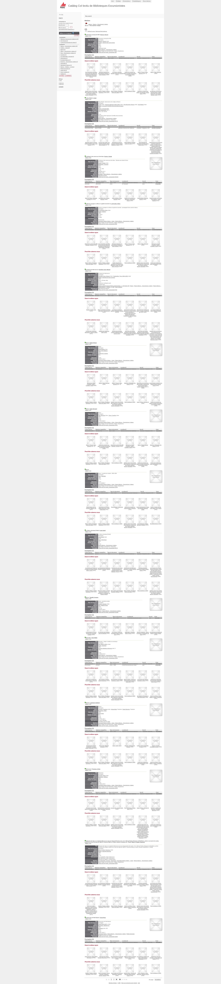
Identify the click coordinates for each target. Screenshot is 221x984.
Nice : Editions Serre (103, 605)
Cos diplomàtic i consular (104, 860)
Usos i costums (118, 287)
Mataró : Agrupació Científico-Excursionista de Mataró (110, 106)
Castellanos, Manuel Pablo (130, 315)
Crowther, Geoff (154, 246)
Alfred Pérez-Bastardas (143, 958)
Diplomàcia (113, 860)
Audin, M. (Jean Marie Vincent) (117, 266)
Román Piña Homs (102, 957)
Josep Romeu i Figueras (130, 508)
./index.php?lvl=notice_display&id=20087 (108, 863)
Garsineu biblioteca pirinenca (105, 648)
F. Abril (94, 98)
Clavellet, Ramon (106, 569)
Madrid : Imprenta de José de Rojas (106, 277)
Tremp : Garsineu (102, 645)
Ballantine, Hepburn (117, 974)
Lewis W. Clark (128, 143)
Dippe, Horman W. (144, 402)
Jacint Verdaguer (102, 680)
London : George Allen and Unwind (106, 42)
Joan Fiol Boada (102, 633)
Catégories (62, 44)
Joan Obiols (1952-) (103, 644)
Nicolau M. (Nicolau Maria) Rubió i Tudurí (130, 974)
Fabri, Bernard (157, 72)
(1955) (130, 91)
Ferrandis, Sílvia (141, 680)
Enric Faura (154, 681)
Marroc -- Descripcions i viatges (100, 24)
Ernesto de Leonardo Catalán (91, 634)
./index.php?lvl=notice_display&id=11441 (108, 425)
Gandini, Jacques (94, 597)
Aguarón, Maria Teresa (130, 633)
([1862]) (104, 592)
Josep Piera (103, 917)
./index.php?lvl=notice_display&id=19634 (108, 725)
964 (99, 288)
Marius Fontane (157, 311)
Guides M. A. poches (103, 353)
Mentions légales (113, 983)
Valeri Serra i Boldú (104, 144)
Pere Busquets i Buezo (129, 104)
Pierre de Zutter (115, 92)
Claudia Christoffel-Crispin (155, 746)
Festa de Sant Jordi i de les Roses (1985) (156, 573)
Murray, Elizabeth (89, 95)
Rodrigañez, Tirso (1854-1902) (120, 276)
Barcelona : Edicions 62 (103, 925)
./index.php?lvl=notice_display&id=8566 (107, 224)
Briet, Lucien (89, 570)
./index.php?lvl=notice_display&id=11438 (108, 363)
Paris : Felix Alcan (102, 539)
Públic (86, 36)
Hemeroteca (126, 1)
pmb (139, 983)
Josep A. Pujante (118, 957)
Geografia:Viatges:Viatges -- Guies (106, 221)
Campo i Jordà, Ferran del (90, 747)
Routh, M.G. (93, 309)
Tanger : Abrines (102, 211)
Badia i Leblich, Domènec (156, 697)
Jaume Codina (93, 332)
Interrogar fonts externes (101, 31)
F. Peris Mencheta (143, 696)
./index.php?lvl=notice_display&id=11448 (108, 788)
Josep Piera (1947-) (103, 924)
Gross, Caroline (112, 415)
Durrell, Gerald (102, 975)
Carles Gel (120, 507)
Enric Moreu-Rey (143, 144)
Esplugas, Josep (115, 680)
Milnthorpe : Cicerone (103, 164)
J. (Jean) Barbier (104, 74)
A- (59, 14)
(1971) (117, 332)
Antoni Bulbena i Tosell (117, 144)
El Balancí (100, 928)
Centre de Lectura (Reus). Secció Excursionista (156, 575)
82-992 (100, 935)
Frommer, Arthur (96, 769)
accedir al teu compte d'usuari (66, 23)
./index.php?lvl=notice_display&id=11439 (108, 487)
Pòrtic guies (101, 713)
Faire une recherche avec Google (129, 983)
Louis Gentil (102, 530)
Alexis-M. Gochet (119, 73)
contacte (61, 86)
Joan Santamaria (154, 264)
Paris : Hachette (102, 476)
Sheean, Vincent (104, 34)
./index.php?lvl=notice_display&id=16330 (108, 936)
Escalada (100, 174)
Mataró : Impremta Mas (103, 108)
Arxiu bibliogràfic (102, 110)
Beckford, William (115, 592)
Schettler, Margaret (156, 810)
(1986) (143, 508)
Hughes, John (154, 95)
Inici (112, 1)
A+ (62, 14)
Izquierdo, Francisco (105, 809)
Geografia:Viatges (102, 934)
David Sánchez (126, 709)
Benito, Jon (93, 508)
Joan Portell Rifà (104, 509)
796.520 (100, 175)
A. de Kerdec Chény (130, 74)
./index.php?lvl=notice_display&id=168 (107, 52)
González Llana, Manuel (104, 269)
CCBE (119, 983)
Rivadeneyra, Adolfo (91, 913)
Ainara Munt (114, 709)
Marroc (90, 24)
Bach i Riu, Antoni (157, 508)
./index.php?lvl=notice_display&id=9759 (107, 290)
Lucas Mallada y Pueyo (116, 571)
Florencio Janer (154, 339)
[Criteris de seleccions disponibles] (86, 31)
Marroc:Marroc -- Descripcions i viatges (107, 49)
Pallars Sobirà (157, 633)
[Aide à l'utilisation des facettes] (73, 33)
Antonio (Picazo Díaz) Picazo (130, 957)
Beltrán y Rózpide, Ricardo (117, 311)
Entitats (118, 1)
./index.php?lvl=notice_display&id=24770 (108, 121)
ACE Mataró (141, 104)
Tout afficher (158, 979)
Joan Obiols (94, 637)
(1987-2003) (104, 332)
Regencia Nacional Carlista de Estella (155, 153)
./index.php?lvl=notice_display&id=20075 (108, 548)
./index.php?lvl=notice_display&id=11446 (108, 658)
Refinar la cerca (91, 31)
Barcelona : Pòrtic (102, 710)
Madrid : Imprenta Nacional (104, 851)
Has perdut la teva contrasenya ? (66, 29)
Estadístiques (136, 1)
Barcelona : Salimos (103, 777)
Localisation (62, 37)
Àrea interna (146, 1)
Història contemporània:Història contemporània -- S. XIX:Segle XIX (113, 286)
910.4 (99, 51)
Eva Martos (154, 199)
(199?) (116, 745)
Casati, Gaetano (141, 386)
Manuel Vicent (145, 974)
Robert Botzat (93, 342)
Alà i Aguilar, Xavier (92, 809)
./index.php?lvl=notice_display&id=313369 (108, 612)
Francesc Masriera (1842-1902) (112, 104)
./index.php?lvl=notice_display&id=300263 (108, 177)
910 (99, 119)
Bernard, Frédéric (141, 525)
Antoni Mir (128, 681)
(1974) (155, 523)
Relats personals (130, 934)
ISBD (90, 36)
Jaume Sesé (120, 808)
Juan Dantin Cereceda (91, 76)
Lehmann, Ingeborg (95, 702)
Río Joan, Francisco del (104, 311)
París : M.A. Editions (103, 350)
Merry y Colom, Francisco (138, 842)
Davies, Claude (108, 156)
